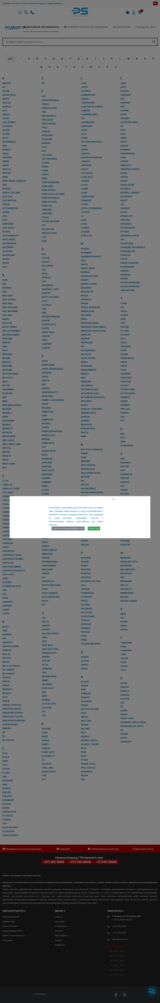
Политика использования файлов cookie (68, 528)
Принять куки (94, 528)
